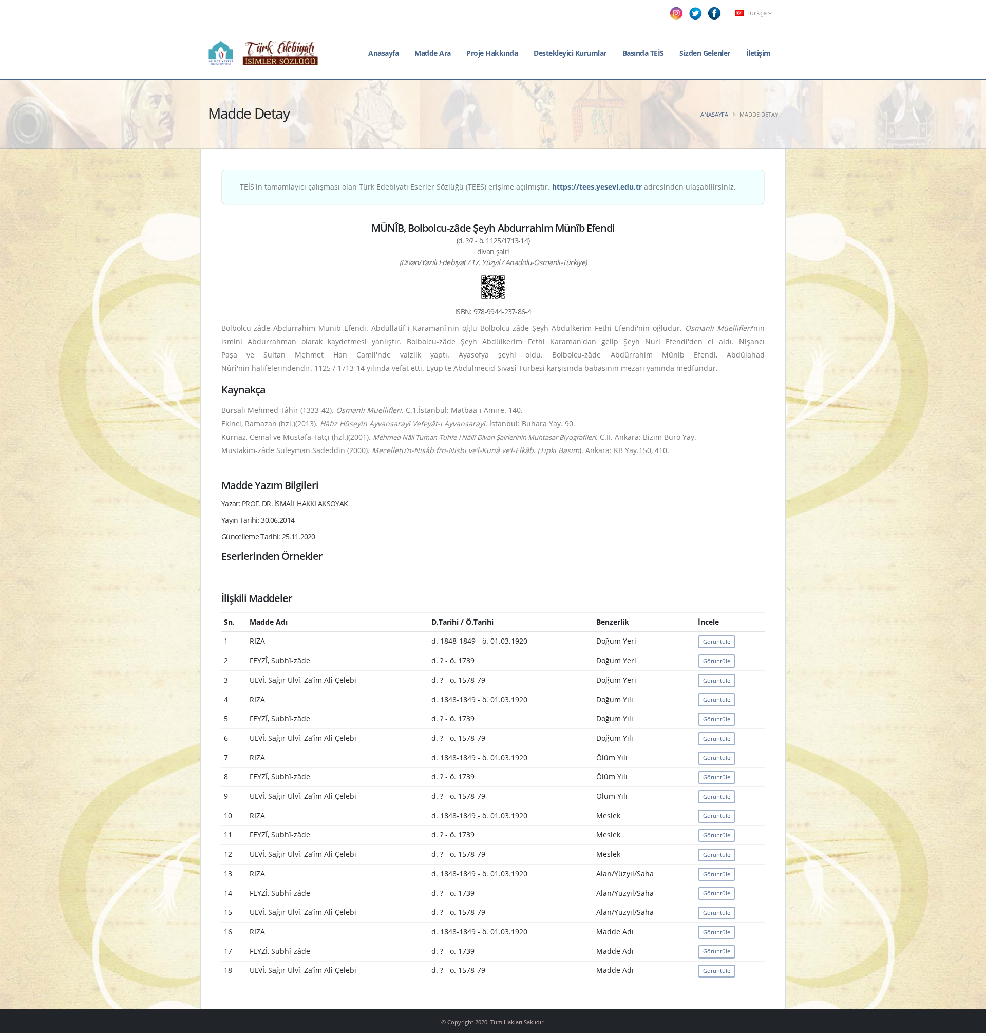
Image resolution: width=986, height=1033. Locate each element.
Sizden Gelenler (704, 53)
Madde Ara (432, 53)
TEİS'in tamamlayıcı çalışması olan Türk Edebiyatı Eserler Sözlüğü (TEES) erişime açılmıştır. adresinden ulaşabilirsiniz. (488, 187)
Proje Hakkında (492, 53)
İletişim (758, 53)
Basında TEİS (643, 53)
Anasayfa (383, 53)
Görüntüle (716, 641)
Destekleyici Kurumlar (570, 53)
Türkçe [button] (756, 13)
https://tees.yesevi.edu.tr (597, 187)
